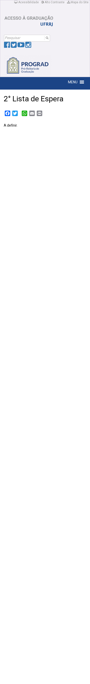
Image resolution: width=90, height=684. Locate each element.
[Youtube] (21, 46)
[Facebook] (7, 46)
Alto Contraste (54, 2)
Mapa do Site (79, 2)
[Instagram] (28, 46)
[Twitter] (14, 46)
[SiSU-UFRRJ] (29, 19)
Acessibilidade (28, 2)
